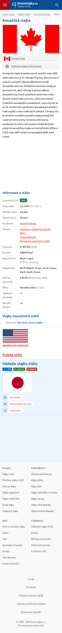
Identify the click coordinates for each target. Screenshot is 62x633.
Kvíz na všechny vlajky (13, 527)
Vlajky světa (24, 6)
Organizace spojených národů (35, 229)
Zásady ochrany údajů (31, 596)
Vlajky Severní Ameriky (42, 511)
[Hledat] (57, 5)
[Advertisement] (31, 164)
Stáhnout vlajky (10, 511)
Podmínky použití (31, 612)
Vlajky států (24, 14)
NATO (23, 233)
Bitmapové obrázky (41, 539)
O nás (31, 579)
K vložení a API (38, 551)
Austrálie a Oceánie (12, 545)
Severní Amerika (42, 14)
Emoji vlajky (8, 505)
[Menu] (5, 5)
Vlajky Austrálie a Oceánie (44, 493)
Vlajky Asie (36, 486)
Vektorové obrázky (40, 545)
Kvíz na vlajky (9, 486)
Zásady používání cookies (31, 604)
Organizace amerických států (35, 241)
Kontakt (31, 587)
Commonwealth (28, 237)
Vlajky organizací (10, 493)
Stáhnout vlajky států (42, 527)
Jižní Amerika (9, 558)
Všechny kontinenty (41, 474)
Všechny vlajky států (12, 480)
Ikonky (34, 533)
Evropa (6, 551)
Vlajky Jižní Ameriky (41, 505)
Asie (4, 539)
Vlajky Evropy (37, 499)
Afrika (5, 533)
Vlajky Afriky (37, 480)
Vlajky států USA (10, 499)
